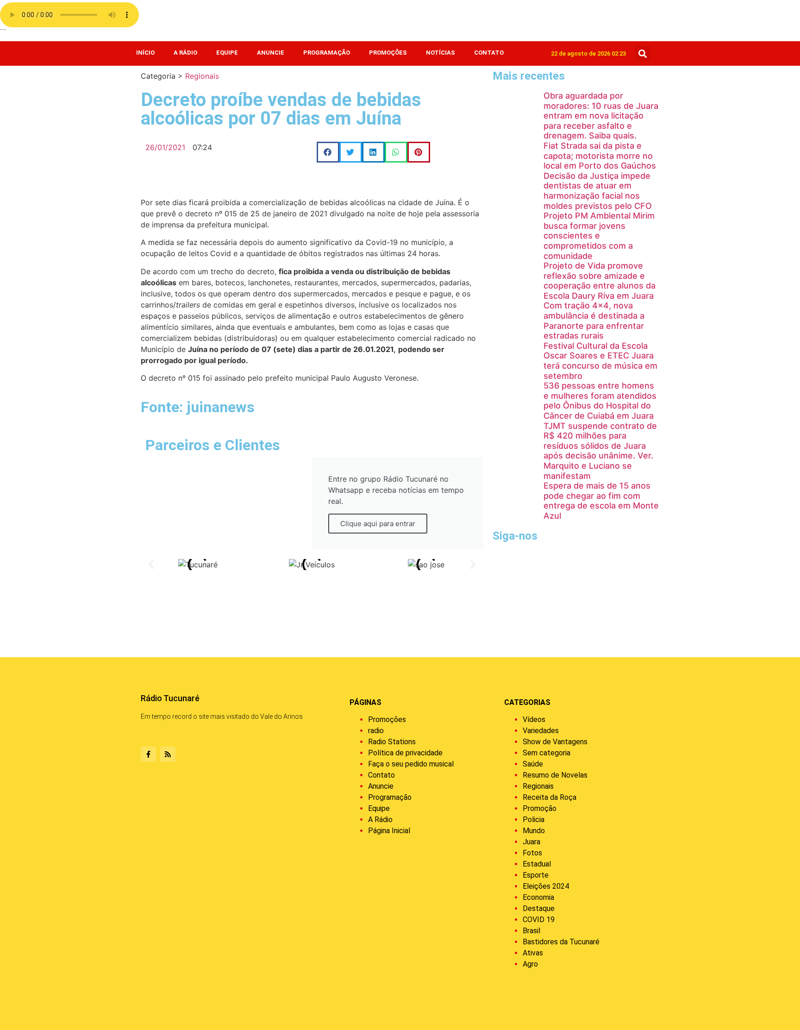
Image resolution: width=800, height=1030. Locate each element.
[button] (642, 53)
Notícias (440, 52)
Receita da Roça (549, 797)
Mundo (534, 830)
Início (145, 52)
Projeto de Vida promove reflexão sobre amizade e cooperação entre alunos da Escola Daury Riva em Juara (600, 281)
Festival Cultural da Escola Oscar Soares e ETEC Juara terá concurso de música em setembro (600, 361)
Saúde (533, 764)
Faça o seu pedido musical (411, 764)
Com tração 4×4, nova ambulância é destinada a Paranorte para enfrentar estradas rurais (594, 320)
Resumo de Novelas (555, 775)
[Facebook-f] (148, 754)
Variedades (541, 730)
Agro (530, 964)
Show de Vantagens (555, 741)
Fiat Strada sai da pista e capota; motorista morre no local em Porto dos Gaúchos (600, 155)
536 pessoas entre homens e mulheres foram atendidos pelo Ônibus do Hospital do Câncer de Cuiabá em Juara (600, 401)
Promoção (539, 808)
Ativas (533, 952)
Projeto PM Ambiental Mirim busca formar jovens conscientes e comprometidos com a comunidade (599, 235)
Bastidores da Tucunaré (561, 941)
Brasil (531, 930)
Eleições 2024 (546, 886)
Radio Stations (392, 741)
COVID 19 (539, 919)
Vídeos (534, 719)
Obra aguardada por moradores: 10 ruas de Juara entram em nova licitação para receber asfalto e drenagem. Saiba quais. (601, 115)
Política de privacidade (405, 752)
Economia (538, 897)
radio (376, 730)
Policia (533, 819)
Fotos (532, 852)
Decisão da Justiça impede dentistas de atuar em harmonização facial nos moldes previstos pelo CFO (598, 191)
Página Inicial (389, 830)
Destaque (539, 908)
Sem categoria (546, 752)
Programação (326, 52)
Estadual (537, 864)
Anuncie (270, 52)
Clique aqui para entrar (377, 523)
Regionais (202, 76)
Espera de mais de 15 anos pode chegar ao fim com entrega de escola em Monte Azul (601, 501)
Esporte (536, 875)
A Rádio (185, 52)
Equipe (227, 52)
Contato (489, 52)
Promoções (388, 52)
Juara (531, 841)
